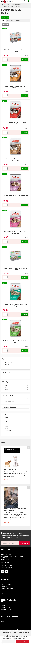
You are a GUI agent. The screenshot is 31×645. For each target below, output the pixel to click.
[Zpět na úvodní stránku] (8, 1)
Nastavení (8, 641)
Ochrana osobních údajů (7, 588)
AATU (6, 417)
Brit (5, 419)
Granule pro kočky (5, 607)
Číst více (6, 480)
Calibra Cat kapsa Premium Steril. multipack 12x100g (15, 268)
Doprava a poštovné (6, 590)
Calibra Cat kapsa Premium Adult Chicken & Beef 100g (15, 123)
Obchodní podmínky (6, 584)
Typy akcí (3, 593)
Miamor (6, 426)
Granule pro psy (5, 605)
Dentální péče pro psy (10, 469)
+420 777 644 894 (8, 565)
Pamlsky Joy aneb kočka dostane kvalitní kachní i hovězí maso (15, 509)
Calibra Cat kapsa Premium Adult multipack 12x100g (15, 50)
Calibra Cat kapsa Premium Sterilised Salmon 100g (15, 341)
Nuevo (6, 428)
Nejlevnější (18, 20)
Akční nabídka (8, 362)
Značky (4, 414)
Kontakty (3, 624)
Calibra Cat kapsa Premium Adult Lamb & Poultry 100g (15, 159)
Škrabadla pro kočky (6, 609)
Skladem (7, 364)
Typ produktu (6, 372)
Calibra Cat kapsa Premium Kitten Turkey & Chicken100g (15, 232)
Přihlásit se (25, 543)
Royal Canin (8, 430)
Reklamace (4, 586)
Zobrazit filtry (6, 17)
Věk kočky (5, 382)
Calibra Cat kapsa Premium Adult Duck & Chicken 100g (15, 86)
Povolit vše (23, 641)
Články (3, 621)
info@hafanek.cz (9, 567)
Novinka (7, 366)
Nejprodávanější (10, 20)
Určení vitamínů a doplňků (9, 407)
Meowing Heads (9, 424)
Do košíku (24, 59)
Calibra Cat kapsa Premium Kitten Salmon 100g (15, 195)
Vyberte (4, 359)
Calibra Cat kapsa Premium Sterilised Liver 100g (15, 305)
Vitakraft (7, 433)
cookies (25, 636)
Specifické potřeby (7, 395)
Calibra (5, 24)
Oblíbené (4, 20)
